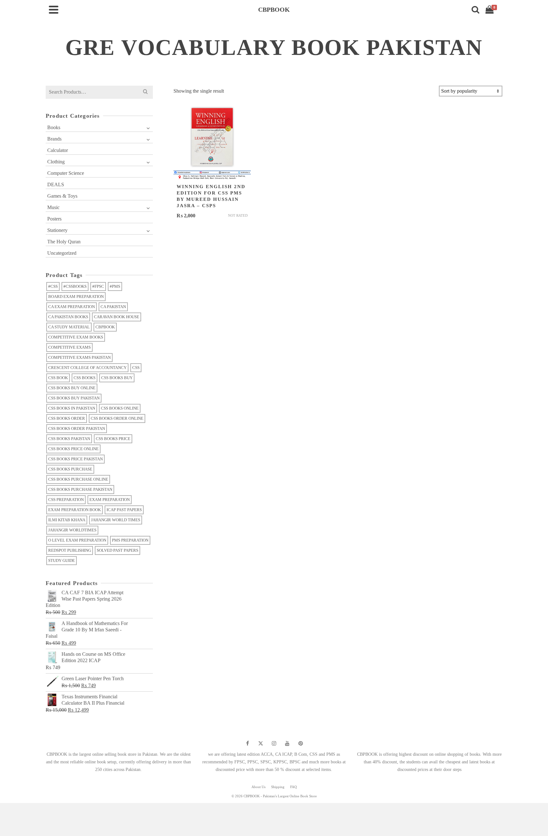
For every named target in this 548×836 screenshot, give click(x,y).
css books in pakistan (71, 408)
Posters (54, 218)
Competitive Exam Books (75, 337)
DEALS (55, 184)
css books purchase (70, 469)
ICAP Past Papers (124, 509)
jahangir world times (115, 519)
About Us (258, 787)
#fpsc (98, 286)
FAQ (293, 787)
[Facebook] (247, 743)
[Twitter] (261, 743)
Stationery (57, 230)
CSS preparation (66, 499)
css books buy (117, 377)
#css (53, 286)
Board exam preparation (76, 296)
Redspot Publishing (69, 550)
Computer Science (65, 173)
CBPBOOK (105, 327)
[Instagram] (274, 743)
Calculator (57, 150)
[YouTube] (287, 743)
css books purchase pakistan (80, 489)
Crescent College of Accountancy (87, 367)
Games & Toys (62, 196)
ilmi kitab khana (66, 519)
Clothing (56, 161)
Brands (54, 139)
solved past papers (117, 550)
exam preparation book (74, 509)
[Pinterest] (301, 743)
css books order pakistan (76, 428)
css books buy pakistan (74, 398)
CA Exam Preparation (71, 306)
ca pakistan (113, 306)
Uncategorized (61, 253)
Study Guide (61, 560)
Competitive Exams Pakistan (79, 357)
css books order (66, 418)
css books (84, 377)
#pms (115, 286)
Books (53, 127)
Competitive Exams (69, 347)
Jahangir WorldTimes (72, 530)
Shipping (277, 787)
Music (53, 207)
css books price (113, 438)
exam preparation (109, 499)
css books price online (73, 448)
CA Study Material (69, 327)
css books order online (117, 418)
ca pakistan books (68, 316)
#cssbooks (75, 286)
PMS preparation (130, 540)
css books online (120, 408)
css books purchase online (78, 479)
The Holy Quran (64, 241)
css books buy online (71, 387)
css (136, 367)
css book (58, 377)
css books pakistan (69, 438)
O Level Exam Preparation (77, 540)
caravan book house (116, 316)
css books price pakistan (75, 459)
